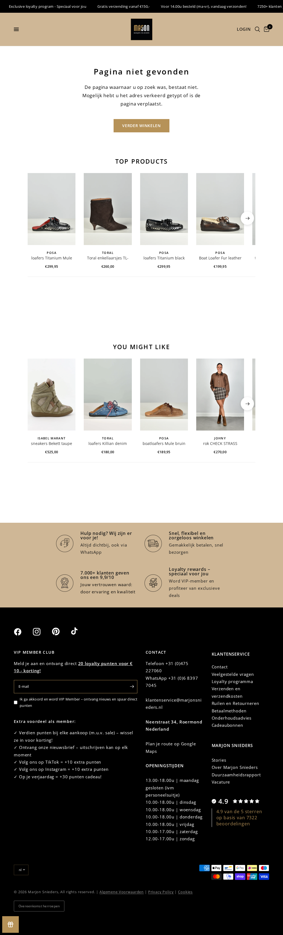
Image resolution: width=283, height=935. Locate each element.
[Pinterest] (61, 631)
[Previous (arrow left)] (35, 218)
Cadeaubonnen (227, 725)
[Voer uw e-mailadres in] (131, 686)
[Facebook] (23, 632)
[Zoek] (257, 29)
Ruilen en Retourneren (235, 703)
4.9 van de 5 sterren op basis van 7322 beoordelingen (239, 817)
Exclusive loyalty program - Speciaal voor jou (40, 6)
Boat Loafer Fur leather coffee (220, 258)
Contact (220, 666)
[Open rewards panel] (10, 924)
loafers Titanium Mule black (51, 258)
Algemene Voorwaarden (121, 891)
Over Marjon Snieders (235, 767)
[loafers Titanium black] (164, 209)
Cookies (185, 891)
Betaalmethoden (229, 711)
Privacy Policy (161, 891)
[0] (265, 29)
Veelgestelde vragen (233, 674)
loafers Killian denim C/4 (107, 444)
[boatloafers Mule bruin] (164, 395)
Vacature (221, 782)
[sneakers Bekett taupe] (51, 395)
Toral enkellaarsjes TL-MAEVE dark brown (108, 258)
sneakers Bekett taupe (51, 443)
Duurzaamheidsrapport (236, 774)
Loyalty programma (232, 681)
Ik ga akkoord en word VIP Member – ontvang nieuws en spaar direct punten (78, 702)
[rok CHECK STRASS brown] (220, 395)
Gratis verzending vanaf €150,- (116, 6)
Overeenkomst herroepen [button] (39, 906)
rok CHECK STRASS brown (220, 444)
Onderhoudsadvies (232, 718)
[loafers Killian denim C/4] (108, 395)
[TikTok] (80, 631)
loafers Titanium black (164, 258)
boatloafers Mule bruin (164, 443)
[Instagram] (42, 632)
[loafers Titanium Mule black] (51, 209)
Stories (219, 760)
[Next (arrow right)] (247, 218)
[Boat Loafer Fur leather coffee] (220, 209)
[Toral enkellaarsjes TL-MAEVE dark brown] (108, 209)
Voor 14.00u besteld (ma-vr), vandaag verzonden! (196, 6)
